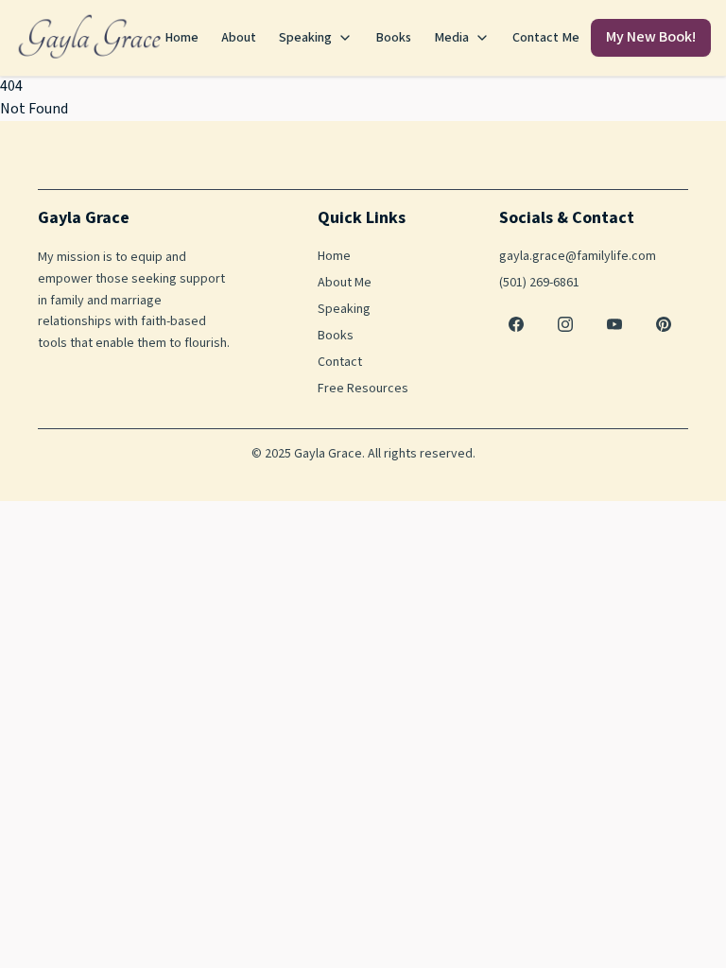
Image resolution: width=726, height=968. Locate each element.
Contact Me (545, 37)
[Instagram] (565, 324)
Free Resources (363, 388)
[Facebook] (516, 324)
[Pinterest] (664, 324)
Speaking (305, 37)
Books (393, 37)
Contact (340, 362)
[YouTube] (614, 324)
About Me (345, 282)
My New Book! (651, 37)
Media (451, 37)
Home (181, 37)
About (238, 37)
